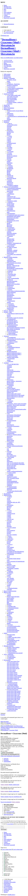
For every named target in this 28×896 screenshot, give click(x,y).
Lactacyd (10, 544)
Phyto (9, 562)
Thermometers (11, 301)
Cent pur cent (10, 519)
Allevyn (10, 123)
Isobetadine (9, 163)
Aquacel (9, 127)
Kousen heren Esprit (13, 689)
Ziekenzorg (11, 309)
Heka (8, 212)
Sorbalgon (9, 181)
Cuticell (9, 140)
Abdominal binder (11, 261)
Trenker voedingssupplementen (14, 471)
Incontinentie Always (12, 320)
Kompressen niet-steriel (12, 217)
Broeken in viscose (12, 682)
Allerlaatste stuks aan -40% (13, 502)
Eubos (8, 529)
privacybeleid (10, 824)
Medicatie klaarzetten (12, 281)
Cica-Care (9, 137)
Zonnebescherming (12, 588)
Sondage (10, 289)
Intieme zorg (10, 417)
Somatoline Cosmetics (13, 568)
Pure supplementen (11, 455)
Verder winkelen (5, 784)
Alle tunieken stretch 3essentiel (14, 675)
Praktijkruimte (11, 288)
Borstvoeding (10, 601)
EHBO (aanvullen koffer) (14, 637)
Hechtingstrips (11, 210)
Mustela (10, 613)
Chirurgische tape (11, 196)
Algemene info (7, 880)
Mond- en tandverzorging (10, 591)
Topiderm (10, 571)
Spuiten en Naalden (8, 94)
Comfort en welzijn (13, 341)
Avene (8, 499)
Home (5, 5)
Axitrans (9, 501)
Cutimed (9, 141)
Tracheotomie (11, 358)
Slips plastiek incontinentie (13, 329)
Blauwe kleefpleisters (13, 189)
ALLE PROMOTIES (13, 364)
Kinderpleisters (10, 219)
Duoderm (9, 144)
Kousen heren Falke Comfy (13, 693)
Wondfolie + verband (12, 250)
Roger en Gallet (11, 567)
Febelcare (10, 202)
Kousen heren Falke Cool (13, 695)
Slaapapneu (10, 461)
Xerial (9, 584)
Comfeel (9, 139)
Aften (8, 368)
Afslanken (9, 367)
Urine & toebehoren (13, 332)
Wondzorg (6, 122)
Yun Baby (10, 624)
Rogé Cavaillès (11, 565)
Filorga (9, 536)
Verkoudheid (10, 475)
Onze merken (7, 13)
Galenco (10, 537)
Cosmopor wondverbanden (13, 198)
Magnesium (10, 436)
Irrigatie (9, 277)
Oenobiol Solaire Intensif (14, 558)
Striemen (10, 619)
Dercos (8, 523)
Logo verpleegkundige (13, 278)
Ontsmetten (11, 115)
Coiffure (9, 516)
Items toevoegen (5, 721)
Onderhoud (11, 658)
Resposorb (10, 177)
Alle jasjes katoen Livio (12, 665)
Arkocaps (9, 375)
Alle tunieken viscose (12, 674)
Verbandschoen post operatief (15, 653)
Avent (9, 593)
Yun (9, 586)
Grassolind (10, 151)
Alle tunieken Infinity (12, 672)
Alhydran (9, 129)
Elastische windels (12, 201)
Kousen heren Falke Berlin (13, 698)
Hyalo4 (10, 153)
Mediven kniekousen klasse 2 (14, 354)
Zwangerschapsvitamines (13, 630)
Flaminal (9, 150)
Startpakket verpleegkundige (14, 298)
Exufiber (10, 147)
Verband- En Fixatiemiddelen (11, 186)
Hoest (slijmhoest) (11, 408)
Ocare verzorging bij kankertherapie (15, 561)
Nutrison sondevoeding (12, 357)
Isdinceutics (10, 539)
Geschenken (7, 120)
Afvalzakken (11, 655)
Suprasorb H (10, 182)
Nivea (8, 555)
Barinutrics (10, 379)
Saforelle (9, 570)
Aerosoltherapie (12, 337)
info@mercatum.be (8, 33)
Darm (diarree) (11, 388)
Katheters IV (7, 106)
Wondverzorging (12, 486)
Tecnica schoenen (12, 651)
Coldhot (10, 636)
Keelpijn (9, 422)
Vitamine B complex (12, 477)
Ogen (9, 447)
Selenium (9, 458)
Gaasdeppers (11, 206)
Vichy (9, 577)
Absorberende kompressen (14, 188)
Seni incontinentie (11, 330)
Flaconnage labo (12, 274)
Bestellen (3, 714)
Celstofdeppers (10, 194)
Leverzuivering (10, 433)
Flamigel (10, 148)
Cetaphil (9, 515)
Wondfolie (9, 248)
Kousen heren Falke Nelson (14, 696)
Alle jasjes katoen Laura (13, 667)
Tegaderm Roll (10, 239)
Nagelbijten (10, 443)
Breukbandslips (12, 340)
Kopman (10, 540)
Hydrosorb (9, 154)
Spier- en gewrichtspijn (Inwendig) (15, 462)
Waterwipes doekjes (13, 622)
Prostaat (10, 451)
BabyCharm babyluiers (13, 596)
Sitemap (6, 892)
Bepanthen (10, 505)
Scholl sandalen (12, 650)
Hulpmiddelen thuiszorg (14, 347)
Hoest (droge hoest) (11, 406)
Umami (8, 575)
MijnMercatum (7, 6)
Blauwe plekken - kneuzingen (14, 381)
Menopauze (10, 439)
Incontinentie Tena (11, 323)
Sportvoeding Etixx (11, 468)
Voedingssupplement (12, 481)
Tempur (9, 360)
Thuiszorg (6, 336)
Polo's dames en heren (13, 702)
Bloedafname (11, 101)
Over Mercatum (8, 8)
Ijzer (9, 413)
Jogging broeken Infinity (13, 686)
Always (9, 316)
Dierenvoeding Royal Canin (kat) (15, 396)
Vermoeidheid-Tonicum (12, 482)
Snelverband (11, 230)
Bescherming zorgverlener (14, 263)
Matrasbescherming (13, 324)
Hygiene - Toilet (8, 312)
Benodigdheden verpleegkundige (15, 268)
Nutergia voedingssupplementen (15, 446)
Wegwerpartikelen (12, 306)
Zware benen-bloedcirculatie (15, 491)
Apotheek (6, 363)
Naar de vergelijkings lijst (15, 796)
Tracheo (9, 302)
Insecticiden (10, 419)
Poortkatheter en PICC (13, 89)
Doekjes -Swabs (12, 79)
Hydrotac (9, 158)
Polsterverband (11, 229)
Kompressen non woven (13, 220)
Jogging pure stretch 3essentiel (14, 688)
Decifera (9, 146)
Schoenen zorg (11, 705)
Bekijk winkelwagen (14, 784)
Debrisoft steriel (12, 143)
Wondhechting (10, 308)
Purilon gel (10, 175)
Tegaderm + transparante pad (14, 243)
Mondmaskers (10, 285)
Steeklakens (10, 296)
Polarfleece (9, 703)
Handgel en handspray (12, 85)
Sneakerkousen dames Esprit (14, 706)
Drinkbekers (11, 343)
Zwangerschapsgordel (12, 631)
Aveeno (9, 503)
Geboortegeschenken (13, 608)
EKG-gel (10, 272)
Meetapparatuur (11, 282)
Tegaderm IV (10, 241)
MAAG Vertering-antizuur (14, 434)
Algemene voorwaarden (10, 882)
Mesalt (8, 172)
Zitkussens (10, 361)
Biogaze (9, 133)
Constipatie (9, 386)
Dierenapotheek (11, 398)
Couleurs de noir (11, 513)
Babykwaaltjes (10, 598)
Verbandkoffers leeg (12, 641)
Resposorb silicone (11, 178)
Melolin (10, 222)
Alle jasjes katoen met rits (13, 668)
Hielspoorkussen (11, 410)
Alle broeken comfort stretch (14, 679)
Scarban (10, 179)
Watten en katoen (12, 247)
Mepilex (9, 174)
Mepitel (9, 171)
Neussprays (11, 441)
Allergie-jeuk (10, 370)
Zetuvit (8, 255)
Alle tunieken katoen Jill (13, 678)
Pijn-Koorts (10, 454)
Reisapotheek (7, 75)
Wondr (10, 582)
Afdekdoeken (10, 260)
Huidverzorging (8, 495)
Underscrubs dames (13, 709)
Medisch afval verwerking (13, 284)
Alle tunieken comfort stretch (14, 677)
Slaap (8, 460)
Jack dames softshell (13, 685)
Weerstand (9, 489)
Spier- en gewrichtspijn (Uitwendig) (15, 464)
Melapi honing (10, 440)
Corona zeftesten (12, 270)
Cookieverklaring (8, 889)
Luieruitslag (11, 612)
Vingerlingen (11, 305)
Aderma (10, 496)
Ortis (8, 450)
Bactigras (10, 130)
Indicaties (6, 758)
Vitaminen (10, 474)
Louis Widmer (10, 547)
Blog (5, 9)
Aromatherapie (10, 377)
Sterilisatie (9, 299)
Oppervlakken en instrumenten (15, 88)
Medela (8, 615)
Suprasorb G (10, 184)
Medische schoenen (8, 646)
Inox (9, 112)
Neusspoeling (10, 444)
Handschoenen (7, 77)
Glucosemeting (11, 275)
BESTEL (17, 754)
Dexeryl (9, 524)
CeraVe (10, 510)
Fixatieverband (10, 203)
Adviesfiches (7, 16)
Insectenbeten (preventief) (13, 416)
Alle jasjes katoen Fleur (13, 661)
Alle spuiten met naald (12, 96)
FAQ (5, 11)
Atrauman (9, 126)
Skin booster (11, 457)
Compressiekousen (12, 684)
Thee (9, 470)
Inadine (8, 161)
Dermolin (9, 522)
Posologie (6, 760)
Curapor (9, 199)
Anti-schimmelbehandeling (13, 371)
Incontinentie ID (12, 319)
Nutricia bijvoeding (13, 355)
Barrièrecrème (10, 132)
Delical (8, 344)
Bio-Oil (9, 508)
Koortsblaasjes (10, 424)
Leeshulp (9, 350)
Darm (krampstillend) (12, 391)
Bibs (8, 602)
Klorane (9, 541)
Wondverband (10, 253)
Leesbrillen (9, 429)
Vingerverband (10, 246)
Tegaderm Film (10, 240)
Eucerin (9, 533)
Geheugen (10, 401)
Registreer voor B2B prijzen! (15, 57)
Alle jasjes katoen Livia (12, 662)
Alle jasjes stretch (11, 671)
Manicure (10, 279)
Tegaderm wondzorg (13, 185)
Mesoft (8, 223)
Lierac (8, 546)
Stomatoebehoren (12, 326)
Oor (8, 448)
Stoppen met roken (11, 465)
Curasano (9, 512)
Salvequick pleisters (12, 233)
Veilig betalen (7, 885)
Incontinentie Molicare (12, 322)
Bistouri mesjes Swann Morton (15, 110)
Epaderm (9, 531)
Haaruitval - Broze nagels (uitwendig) (16, 405)
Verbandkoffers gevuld (13, 640)
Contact (6, 15)
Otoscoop (10, 286)
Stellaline (9, 232)
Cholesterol (11, 385)
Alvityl (8, 378)
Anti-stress (9, 374)
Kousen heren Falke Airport (14, 691)
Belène (8, 509)
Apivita (8, 498)
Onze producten (8, 12)
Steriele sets (6, 105)
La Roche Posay (11, 550)
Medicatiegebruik (12, 351)
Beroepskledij (7, 660)
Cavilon (10, 136)
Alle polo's (9, 681)
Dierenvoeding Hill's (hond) (14, 393)
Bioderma (9, 506)
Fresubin (10, 346)
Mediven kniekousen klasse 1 (14, 353)
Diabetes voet (10, 392)
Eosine (9, 399)
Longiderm (9, 548)
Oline (8, 560)
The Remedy (10, 572)
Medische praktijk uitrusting (10, 257)
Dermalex (9, 526)
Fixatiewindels (10, 205)
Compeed (10, 192)
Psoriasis (9, 453)
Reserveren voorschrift (9, 18)
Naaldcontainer (12, 657)
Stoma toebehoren (11, 292)
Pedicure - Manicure (9, 310)
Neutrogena (11, 554)
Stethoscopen (10, 293)
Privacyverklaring (8, 887)
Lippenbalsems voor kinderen (14, 553)
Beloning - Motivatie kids (13, 265)
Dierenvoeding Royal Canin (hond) (15, 395)
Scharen (9, 119)
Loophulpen (11, 348)
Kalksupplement (12, 420)
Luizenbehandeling (11, 432)
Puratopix (9, 564)
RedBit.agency (11, 894)
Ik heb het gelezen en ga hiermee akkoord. (14, 824)
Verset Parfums (10, 579)
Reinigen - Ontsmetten (9, 78)
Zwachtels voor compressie (14, 254)
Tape (8, 237)
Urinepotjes (11, 303)
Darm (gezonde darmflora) (13, 389)
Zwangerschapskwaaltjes (14, 626)
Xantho (8, 585)
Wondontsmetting (12, 91)
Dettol (8, 81)
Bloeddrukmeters (11, 267)
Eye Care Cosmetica (12, 534)
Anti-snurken (10, 372)
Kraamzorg (11, 609)
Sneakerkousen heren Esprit (14, 708)
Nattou (9, 616)
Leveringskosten (8, 886)
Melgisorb (10, 168)
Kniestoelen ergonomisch (13, 426)
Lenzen (10, 427)
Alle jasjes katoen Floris (13, 664)
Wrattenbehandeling (12, 488)
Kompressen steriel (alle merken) (16, 215)
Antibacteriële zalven (12, 124)
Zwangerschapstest (11, 627)
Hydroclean (10, 157)
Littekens (9, 430)
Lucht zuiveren (11, 86)
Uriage (9, 574)
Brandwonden (10, 382)
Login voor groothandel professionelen (10, 756)
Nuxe (8, 557)
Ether (9, 82)
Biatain (8, 134)
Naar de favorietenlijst (6, 802)
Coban (8, 195)
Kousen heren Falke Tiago (13, 699)
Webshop (3, 727)
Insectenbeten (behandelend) (14, 415)
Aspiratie (10, 258)
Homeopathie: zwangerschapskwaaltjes (16, 409)
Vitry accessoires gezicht (13, 478)
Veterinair (9, 479)
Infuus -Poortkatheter (9, 108)
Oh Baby (10, 617)
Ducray (10, 520)
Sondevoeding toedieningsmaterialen (16, 291)
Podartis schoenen (12, 648)
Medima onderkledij (13, 700)
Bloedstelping (10, 264)
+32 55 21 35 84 (10, 31)
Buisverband (10, 191)
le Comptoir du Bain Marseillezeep (15, 551)
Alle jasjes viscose (11, 670)
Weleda (8, 623)
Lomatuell (10, 167)
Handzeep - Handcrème (14, 84)
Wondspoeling (10, 92)
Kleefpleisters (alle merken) (13, 216)
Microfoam (9, 224)
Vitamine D (10, 484)
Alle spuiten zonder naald (14, 95)
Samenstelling (7, 761)
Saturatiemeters (10, 295)
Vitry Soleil (9, 581)
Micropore (9, 226)
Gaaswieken (10, 208)
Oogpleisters (11, 227)
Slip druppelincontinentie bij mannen (16, 327)
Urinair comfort (12, 472)
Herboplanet (10, 412)
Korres (8, 543)
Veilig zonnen (7, 74)
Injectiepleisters (11, 213)
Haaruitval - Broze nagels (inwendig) (17, 403)
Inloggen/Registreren (9, 24)
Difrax (9, 605)
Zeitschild (9, 589)
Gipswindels (10, 209)
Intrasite (9, 160)
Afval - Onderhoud (8, 654)
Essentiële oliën (12, 606)
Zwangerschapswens (12, 629)
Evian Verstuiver (11, 530)
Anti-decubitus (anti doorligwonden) (16, 339)
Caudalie (9, 517)
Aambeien (9, 365)
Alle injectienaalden (12, 98)
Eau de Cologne (12, 527)
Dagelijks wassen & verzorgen (15, 317)
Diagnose (10, 271)
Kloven (8, 423)
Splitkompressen (11, 234)
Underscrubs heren (11, 710)
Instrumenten (7, 109)
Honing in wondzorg (12, 155)
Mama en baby (7, 592)
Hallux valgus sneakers (13, 647)
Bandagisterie (10, 384)
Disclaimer (6, 890)
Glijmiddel (9, 402)
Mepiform (9, 170)
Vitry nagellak (10, 578)
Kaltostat (10, 165)
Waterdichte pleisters (12, 251)
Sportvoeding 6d (11, 467)
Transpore (10, 236)
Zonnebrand (10, 492)
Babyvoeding (10, 599)
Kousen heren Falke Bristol (13, 692)
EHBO (5, 633)
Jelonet (9, 164)
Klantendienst (7, 883)
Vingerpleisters (11, 244)
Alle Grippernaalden (12, 99)
